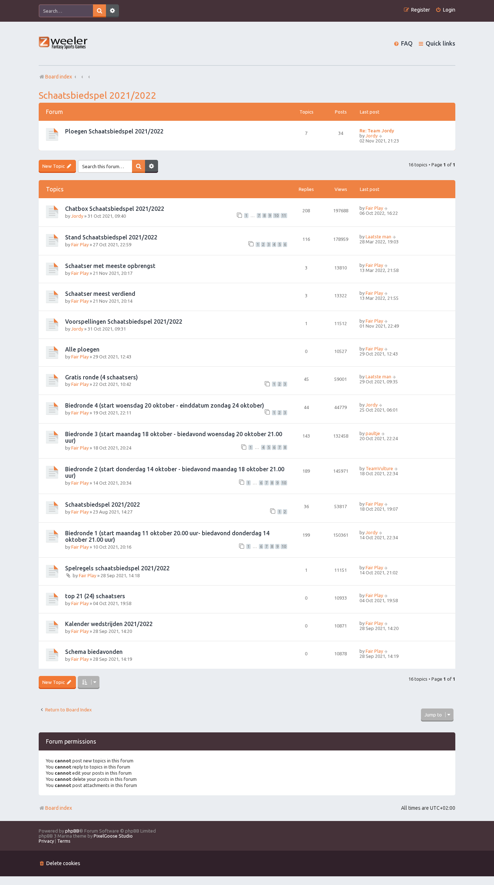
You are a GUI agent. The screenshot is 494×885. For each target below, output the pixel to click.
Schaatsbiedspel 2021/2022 (97, 95)
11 (284, 215)
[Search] (99, 10)
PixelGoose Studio (113, 835)
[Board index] (63, 44)
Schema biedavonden (94, 651)
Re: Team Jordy (376, 130)
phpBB (72, 830)
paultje (373, 433)
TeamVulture (379, 468)
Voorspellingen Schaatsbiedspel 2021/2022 (123, 321)
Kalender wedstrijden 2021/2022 (109, 624)
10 (276, 215)
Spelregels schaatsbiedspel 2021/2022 (117, 568)
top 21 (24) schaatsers (95, 596)
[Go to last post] (386, 207)
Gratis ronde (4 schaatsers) (101, 377)
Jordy (372, 135)
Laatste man (378, 236)
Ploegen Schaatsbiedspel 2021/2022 (114, 131)
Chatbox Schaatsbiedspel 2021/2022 (114, 208)
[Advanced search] (112, 10)
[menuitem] (445, 10)
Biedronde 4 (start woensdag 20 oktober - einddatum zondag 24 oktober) (164, 405)
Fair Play (374, 207)
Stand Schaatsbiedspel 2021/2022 (111, 237)
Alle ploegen (82, 349)
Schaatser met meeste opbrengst (110, 266)
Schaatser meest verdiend (100, 293)
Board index (58, 808)
